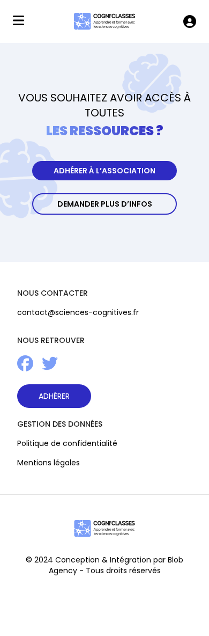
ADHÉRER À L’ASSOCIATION (104, 170)
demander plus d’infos (104, 204)
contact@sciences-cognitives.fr (78, 312)
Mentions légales (48, 462)
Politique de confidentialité (67, 443)
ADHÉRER (54, 396)
